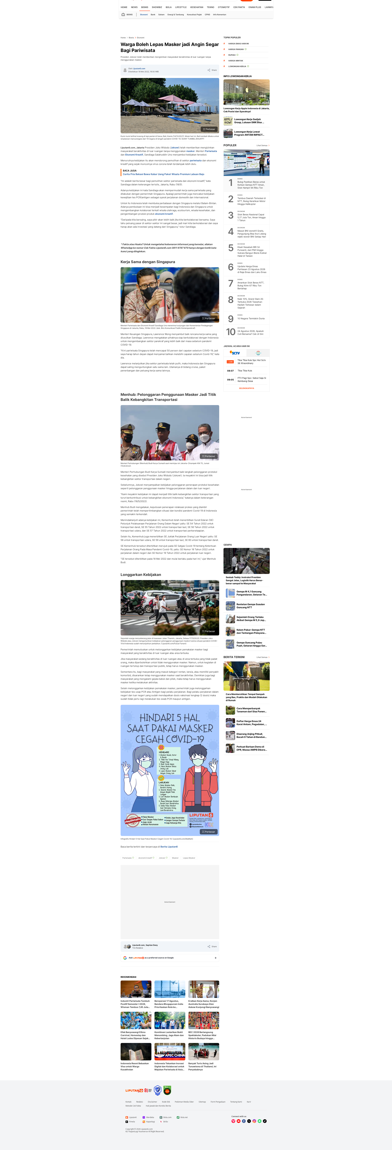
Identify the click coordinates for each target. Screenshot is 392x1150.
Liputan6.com (139, 68)
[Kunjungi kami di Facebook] (244, 1121)
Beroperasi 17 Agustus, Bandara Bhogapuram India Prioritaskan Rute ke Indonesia (168, 1004)
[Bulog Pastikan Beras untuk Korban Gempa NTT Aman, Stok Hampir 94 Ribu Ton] (247, 162)
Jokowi (175, 147)
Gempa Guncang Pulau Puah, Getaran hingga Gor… (252, 644)
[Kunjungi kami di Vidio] (233, 1121)
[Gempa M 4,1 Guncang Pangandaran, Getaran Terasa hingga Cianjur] (230, 593)
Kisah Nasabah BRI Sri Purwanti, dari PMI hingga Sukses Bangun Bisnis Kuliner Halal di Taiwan (252, 251)
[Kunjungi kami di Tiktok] (265, 1121)
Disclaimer (152, 1102)
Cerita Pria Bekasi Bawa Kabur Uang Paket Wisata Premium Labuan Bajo (163, 174)
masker (190, 151)
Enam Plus (255, 7)
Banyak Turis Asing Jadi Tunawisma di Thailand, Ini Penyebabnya (202, 1066)
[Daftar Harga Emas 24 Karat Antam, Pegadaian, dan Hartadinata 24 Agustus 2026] (230, 722)
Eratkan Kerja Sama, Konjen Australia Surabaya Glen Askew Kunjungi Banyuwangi (203, 1004)
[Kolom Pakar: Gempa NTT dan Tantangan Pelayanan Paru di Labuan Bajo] (230, 631)
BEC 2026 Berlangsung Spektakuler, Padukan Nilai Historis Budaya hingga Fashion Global (202, 1035)
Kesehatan (196, 7)
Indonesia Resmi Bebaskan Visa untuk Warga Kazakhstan (135, 1066)
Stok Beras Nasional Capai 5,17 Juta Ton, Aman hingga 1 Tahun (252, 217)
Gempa (227, 544)
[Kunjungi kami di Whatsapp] (259, 1121)
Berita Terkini (234, 657)
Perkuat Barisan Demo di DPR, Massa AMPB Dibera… (252, 748)
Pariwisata (211, 151)
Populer (229, 145)
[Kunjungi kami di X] (249, 1121)
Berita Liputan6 (169, 846)
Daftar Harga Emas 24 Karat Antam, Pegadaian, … (252, 723)
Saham (161, 14)
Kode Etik (166, 1102)
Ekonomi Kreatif (134, 154)
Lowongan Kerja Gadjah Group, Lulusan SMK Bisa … (249, 121)
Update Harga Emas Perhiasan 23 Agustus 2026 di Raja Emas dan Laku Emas (252, 269)
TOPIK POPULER (232, 37)
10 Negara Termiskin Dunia (251, 318)
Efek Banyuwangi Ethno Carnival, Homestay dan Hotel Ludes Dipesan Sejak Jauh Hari (134, 1035)
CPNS (207, 14)
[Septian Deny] (128, 946)
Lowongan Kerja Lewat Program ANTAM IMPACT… (249, 133)
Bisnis (144, 7)
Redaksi (139, 1102)
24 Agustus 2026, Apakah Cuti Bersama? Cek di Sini (251, 332)
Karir (249, 1102)
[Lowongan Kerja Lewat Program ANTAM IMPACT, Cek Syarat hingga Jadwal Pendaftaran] (228, 133)
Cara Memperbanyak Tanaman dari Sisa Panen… (252, 710)
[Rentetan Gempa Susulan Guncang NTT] (230, 606)
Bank (153, 14)
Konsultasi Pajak (194, 14)
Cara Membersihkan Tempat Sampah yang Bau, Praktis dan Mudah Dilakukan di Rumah (246, 697)
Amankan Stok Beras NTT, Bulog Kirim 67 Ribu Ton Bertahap (251, 285)
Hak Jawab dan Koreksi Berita (158, 1106)
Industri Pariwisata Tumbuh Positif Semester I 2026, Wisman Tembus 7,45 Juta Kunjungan (135, 1004)
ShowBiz (157, 7)
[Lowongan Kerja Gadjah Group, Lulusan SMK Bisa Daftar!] (228, 120)
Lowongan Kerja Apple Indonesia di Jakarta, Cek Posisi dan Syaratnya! (246, 110)
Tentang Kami (236, 1102)
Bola (169, 7)
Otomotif (224, 7)
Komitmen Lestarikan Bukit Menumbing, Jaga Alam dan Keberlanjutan (169, 1035)
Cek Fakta (239, 7)
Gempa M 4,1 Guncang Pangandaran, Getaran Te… (252, 593)
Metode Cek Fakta (133, 1106)
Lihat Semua (262, 145)
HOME (124, 7)
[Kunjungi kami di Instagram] (254, 1121)
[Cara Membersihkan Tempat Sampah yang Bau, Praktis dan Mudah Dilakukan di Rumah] (246, 676)
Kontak (128, 1102)
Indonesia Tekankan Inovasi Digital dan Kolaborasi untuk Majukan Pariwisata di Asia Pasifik (169, 1066)
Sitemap (202, 1102)
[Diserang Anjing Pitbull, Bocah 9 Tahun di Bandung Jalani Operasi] (230, 735)
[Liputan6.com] (125, 70)
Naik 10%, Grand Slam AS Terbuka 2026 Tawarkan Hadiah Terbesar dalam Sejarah (250, 303)
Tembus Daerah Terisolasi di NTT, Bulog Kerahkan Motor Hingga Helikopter (252, 201)
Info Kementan (219, 14)
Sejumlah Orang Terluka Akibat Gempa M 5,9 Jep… (251, 619)
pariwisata (196, 160)
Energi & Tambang (176, 14)
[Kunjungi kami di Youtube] (238, 1121)
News (134, 7)
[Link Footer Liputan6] (139, 1090)
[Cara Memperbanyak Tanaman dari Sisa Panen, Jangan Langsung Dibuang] (230, 710)
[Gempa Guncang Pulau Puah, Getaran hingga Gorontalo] (230, 644)
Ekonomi (144, 14)
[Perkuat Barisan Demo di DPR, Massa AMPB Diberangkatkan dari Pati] (230, 748)
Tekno (210, 7)
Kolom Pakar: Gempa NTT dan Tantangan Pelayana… (251, 631)
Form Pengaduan (218, 1102)
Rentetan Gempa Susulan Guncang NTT (251, 606)
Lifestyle (181, 7)
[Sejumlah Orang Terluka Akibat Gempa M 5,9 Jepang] (230, 618)
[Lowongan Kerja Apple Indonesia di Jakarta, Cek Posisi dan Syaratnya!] (246, 92)
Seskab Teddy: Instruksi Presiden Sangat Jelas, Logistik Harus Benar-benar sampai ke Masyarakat (244, 580)
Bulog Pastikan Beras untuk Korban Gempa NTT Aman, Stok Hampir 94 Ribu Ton (251, 185)
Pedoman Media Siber (184, 1102)
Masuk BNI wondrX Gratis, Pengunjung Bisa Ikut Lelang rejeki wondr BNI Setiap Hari (252, 233)
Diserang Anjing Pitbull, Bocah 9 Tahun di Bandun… (252, 735)
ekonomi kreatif (164, 213)
